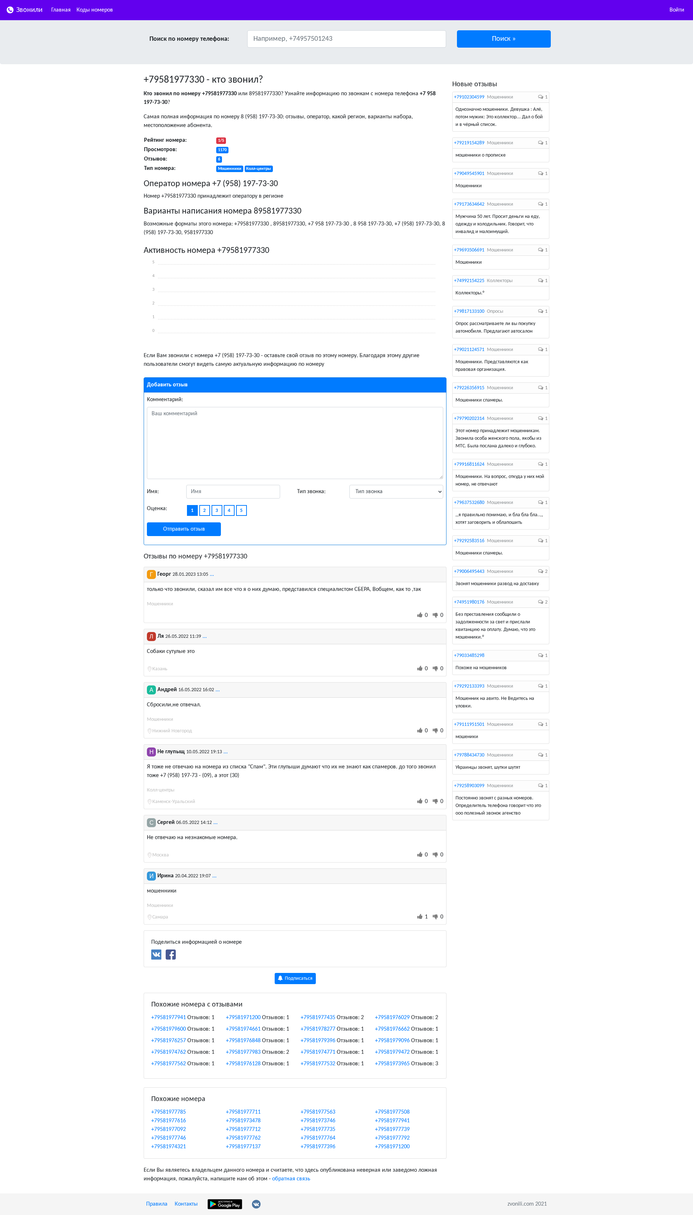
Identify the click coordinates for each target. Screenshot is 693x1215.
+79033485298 (469, 655)
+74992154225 (469, 281)
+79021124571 (469, 349)
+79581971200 (243, 1018)
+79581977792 (392, 1138)
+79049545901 (469, 173)
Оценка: (157, 509)
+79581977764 (318, 1138)
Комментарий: (165, 400)
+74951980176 (469, 602)
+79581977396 (318, 1147)
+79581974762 (168, 1052)
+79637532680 (469, 502)
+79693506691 (469, 250)
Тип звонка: (311, 492)
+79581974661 (243, 1029)
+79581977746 (168, 1138)
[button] (504, 39)
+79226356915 (469, 388)
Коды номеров (95, 10)
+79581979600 (168, 1029)
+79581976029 (392, 1018)
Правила (156, 1204)
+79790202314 (469, 418)
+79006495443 (469, 571)
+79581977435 (318, 1018)
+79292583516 (469, 541)
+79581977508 (392, 1112)
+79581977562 (168, 1064)
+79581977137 (243, 1147)
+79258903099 (469, 786)
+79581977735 (318, 1129)
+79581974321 (168, 1147)
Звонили (28, 10)
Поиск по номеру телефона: (189, 39)
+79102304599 (469, 97)
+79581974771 (318, 1052)
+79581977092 (168, 1129)
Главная (61, 10)
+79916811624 (469, 464)
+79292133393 (469, 686)
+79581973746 (318, 1121)
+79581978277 (318, 1029)
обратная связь (291, 1179)
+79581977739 (392, 1129)
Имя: (153, 492)
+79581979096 (392, 1041)
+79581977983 (243, 1052)
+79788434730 (469, 755)
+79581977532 (318, 1064)
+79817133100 (469, 311)
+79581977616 (168, 1121)
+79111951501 (469, 724)
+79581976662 (392, 1029)
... (212, 574)
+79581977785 (168, 1112)
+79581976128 (243, 1064)
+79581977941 (168, 1018)
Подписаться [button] (298, 978)
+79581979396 (318, 1041)
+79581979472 (392, 1052)
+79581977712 (243, 1129)
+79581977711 (243, 1112)
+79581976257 (168, 1041)
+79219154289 (469, 143)
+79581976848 (243, 1041)
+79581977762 (243, 1138)
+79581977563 (318, 1112)
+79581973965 (392, 1064)
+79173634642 (469, 204)
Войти (677, 10)
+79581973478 (243, 1121)
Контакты (186, 1204)
